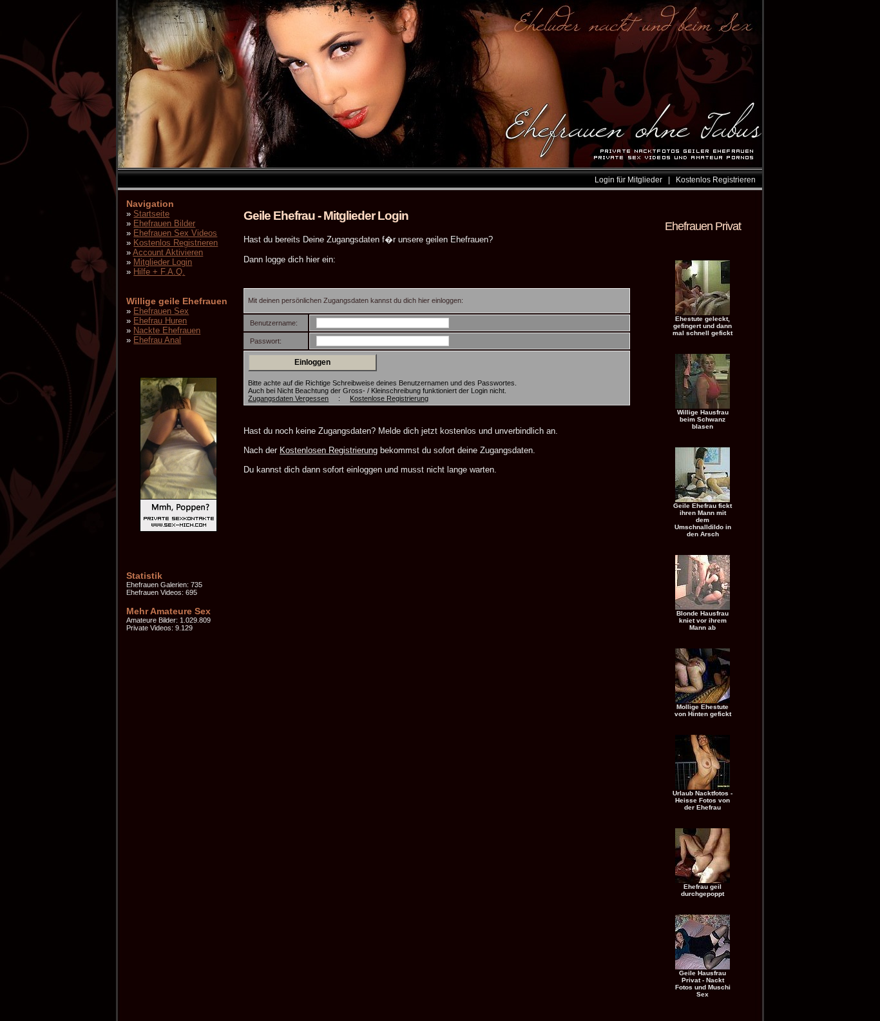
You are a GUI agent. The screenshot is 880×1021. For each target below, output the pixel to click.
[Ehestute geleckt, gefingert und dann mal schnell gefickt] (702, 312)
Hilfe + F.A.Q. (159, 272)
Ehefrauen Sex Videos (175, 233)
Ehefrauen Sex (161, 311)
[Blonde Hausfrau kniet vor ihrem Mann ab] (702, 607)
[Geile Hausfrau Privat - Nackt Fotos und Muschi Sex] (702, 967)
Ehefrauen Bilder (164, 223)
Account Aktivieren (168, 252)
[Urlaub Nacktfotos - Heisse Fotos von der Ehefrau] (702, 787)
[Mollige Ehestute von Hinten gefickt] (702, 701)
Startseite (151, 214)
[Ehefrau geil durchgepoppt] (702, 880)
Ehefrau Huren (160, 321)
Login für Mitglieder (628, 179)
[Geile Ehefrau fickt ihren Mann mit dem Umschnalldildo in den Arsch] (702, 499)
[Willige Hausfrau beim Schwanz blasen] (702, 406)
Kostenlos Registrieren (716, 179)
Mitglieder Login (162, 262)
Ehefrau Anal (157, 340)
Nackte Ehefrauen (166, 330)
